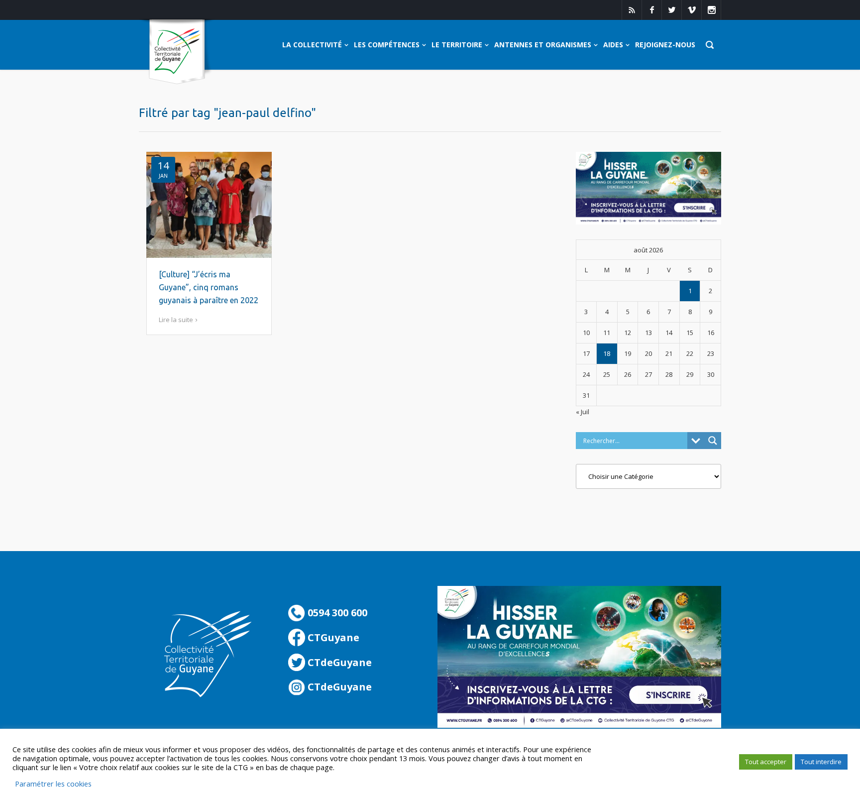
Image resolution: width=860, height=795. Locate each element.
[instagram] (711, 10)
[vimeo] (691, 10)
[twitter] (671, 10)
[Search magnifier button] (712, 440)
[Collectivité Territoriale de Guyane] (177, 52)
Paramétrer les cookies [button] (53, 784)
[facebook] (651, 10)
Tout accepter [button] (765, 761)
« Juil (582, 411)
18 (606, 353)
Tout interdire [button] (821, 761)
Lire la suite (176, 319)
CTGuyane (332, 637)
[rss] (632, 10)
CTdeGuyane (338, 662)
